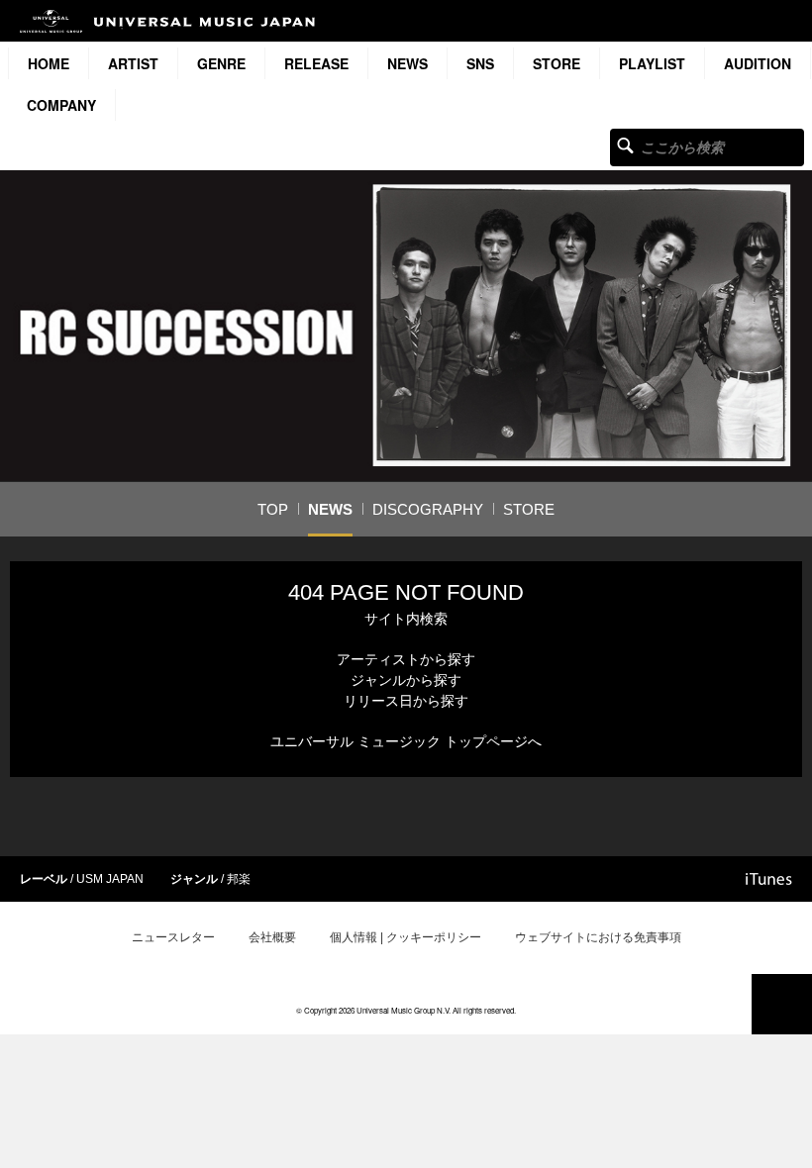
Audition (757, 63)
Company (61, 105)
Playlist (652, 63)
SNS (480, 63)
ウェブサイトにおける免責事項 (598, 937)
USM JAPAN (110, 879)
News (407, 63)
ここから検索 (625, 145)
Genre (221, 63)
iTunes (769, 879)
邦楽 (239, 879)
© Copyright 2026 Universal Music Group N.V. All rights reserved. (406, 1010)
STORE (556, 63)
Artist (133, 63)
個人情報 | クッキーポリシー (405, 937)
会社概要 (272, 937)
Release (316, 63)
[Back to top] (782, 1004)
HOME (48, 63)
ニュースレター (173, 937)
